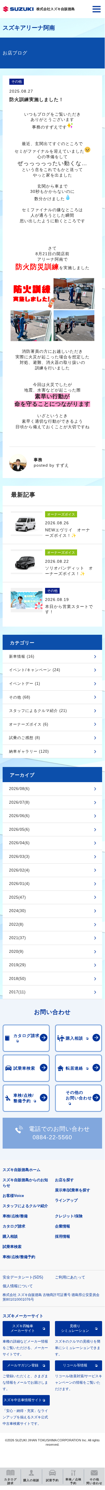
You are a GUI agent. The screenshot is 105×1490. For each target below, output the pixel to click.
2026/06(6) (19, 816)
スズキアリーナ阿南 (29, 27)
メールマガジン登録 (22, 1365)
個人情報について (18, 1286)
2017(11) (17, 992)
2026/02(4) (19, 870)
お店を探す (64, 1180)
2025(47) (17, 897)
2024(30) (17, 911)
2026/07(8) (19, 802)
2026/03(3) (19, 856)
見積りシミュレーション (75, 1328)
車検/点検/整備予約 (19, 1257)
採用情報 (62, 1236)
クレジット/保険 (69, 1216)
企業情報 (62, 1226)
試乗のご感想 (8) (24, 738)
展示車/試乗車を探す (72, 1190)
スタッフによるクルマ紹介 (25, 1206)
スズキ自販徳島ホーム (21, 1170)
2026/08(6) (19, 789)
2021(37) (17, 938)
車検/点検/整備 (15, 1216)
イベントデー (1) (24, 683)
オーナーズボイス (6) (28, 724)
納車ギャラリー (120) (29, 751)
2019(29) (17, 965)
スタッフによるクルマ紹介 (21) (38, 710)
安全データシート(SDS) (23, 1277)
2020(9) (16, 951)
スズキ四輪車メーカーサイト (22, 1328)
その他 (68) (19, 697)
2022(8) (16, 924)
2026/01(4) (19, 883)
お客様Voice (13, 1195)
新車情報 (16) (21, 656)
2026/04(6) (19, 843)
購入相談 (10, 1236)
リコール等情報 (75, 1365)
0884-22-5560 (52, 1137)
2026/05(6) (19, 829)
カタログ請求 (14, 1226)
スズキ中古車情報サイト (22, 1400)
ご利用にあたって (70, 1277)
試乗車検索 (12, 1246)
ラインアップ (66, 1200)
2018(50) (17, 978)
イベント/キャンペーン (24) (34, 670)
